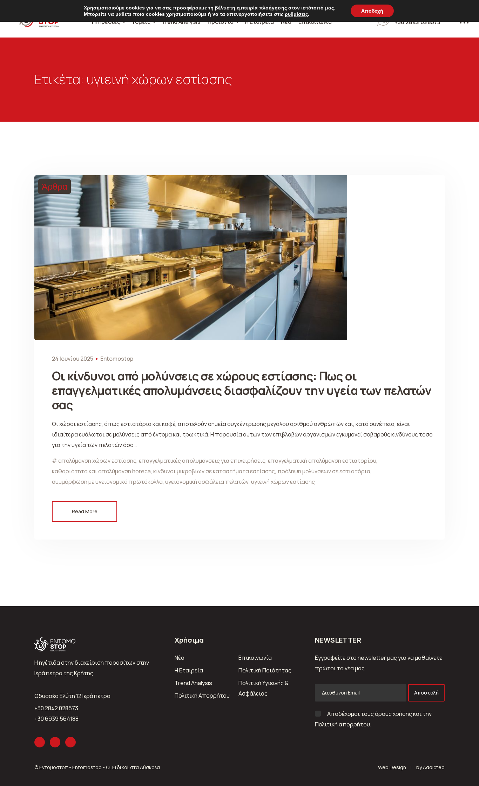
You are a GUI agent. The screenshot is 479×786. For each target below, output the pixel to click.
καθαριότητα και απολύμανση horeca (101, 471)
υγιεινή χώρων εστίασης (283, 482)
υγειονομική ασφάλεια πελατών (207, 482)
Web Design (392, 767)
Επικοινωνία (255, 658)
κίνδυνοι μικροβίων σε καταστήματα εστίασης (214, 471)
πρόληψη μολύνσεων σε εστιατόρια (323, 471)
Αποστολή (426, 692)
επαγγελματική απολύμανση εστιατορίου (322, 461)
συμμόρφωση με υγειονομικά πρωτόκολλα (107, 482)
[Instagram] (39, 742)
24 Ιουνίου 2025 (72, 358)
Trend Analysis (193, 683)
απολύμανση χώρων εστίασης (97, 461)
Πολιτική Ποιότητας (264, 670)
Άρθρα (54, 186)
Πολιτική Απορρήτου (202, 695)
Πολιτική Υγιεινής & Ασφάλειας (263, 688)
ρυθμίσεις (296, 14)
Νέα (179, 658)
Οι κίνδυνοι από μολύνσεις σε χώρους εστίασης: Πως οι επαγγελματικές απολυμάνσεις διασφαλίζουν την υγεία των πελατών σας (241, 390)
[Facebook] (55, 742)
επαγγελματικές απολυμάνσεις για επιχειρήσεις (202, 461)
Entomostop (116, 358)
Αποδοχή (372, 11)
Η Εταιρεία (189, 670)
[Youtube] (70, 742)
